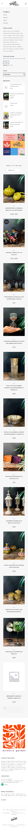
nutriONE (20, 40)
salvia (4, 48)
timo (4, 51)
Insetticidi (5, 40)
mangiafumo (11, 40)
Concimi (21, 35)
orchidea (12, 42)
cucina (4, 37)
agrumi (4, 31)
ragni (11, 46)
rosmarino (19, 46)
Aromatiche (16, 31)
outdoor (5, 23)
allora (8, 31)
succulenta (16, 48)
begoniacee (13, 33)
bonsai (17, 33)
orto (16, 42)
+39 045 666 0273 (21, 824)
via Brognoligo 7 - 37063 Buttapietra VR (12, 812)
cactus (5, 35)
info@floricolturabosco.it (8, 824)
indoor (5, 17)
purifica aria (6, 46)
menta (16, 40)
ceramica (9, 35)
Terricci (21, 48)
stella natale (10, 48)
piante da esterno (7, 44)
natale (5, 20)
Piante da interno (16, 44)
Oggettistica (6, 42)
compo (17, 35)
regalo (14, 46)
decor (5, 15)
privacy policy (14, 826)
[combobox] (14, 170)
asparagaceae (6, 33)
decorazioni (10, 37)
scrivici (6, 784)
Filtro (6, 62)
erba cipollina (16, 37)
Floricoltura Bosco (19, 809)
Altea (12, 31)
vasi (7, 51)
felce (22, 37)
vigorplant (11, 51)
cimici (13, 35)
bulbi (21, 33)
